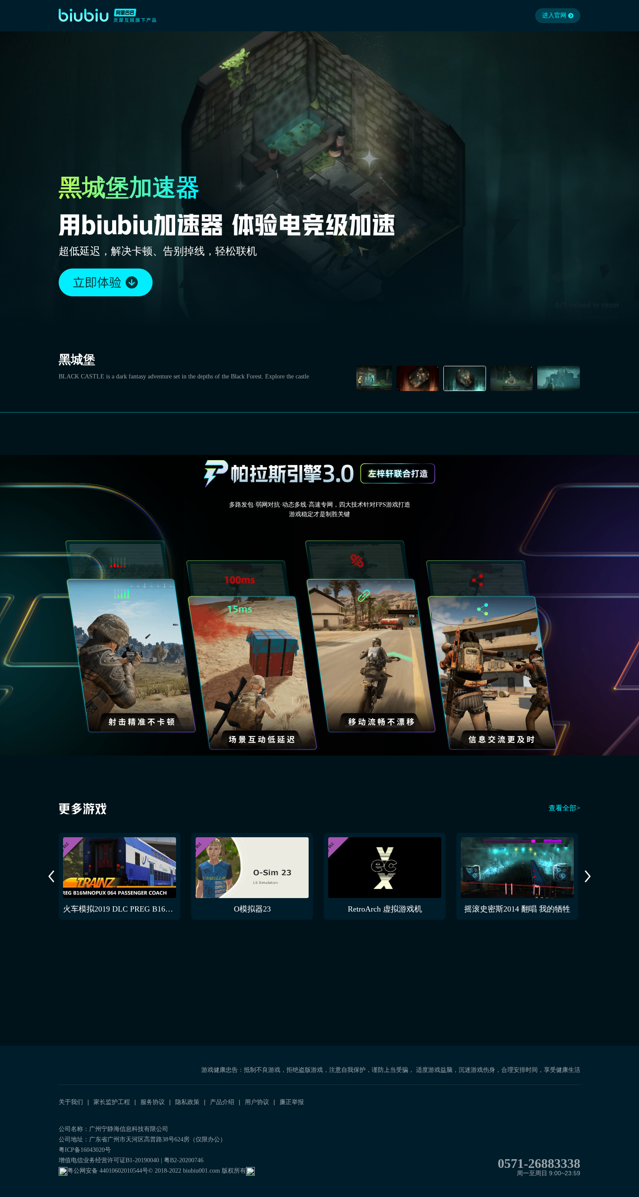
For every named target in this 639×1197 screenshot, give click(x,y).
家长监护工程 (111, 1101)
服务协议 (152, 1101)
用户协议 (257, 1101)
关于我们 (71, 1101)
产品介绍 (222, 1101)
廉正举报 (292, 1101)
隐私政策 (187, 1101)
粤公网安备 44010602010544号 (107, 1170)
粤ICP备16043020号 (85, 1150)
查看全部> (564, 808)
